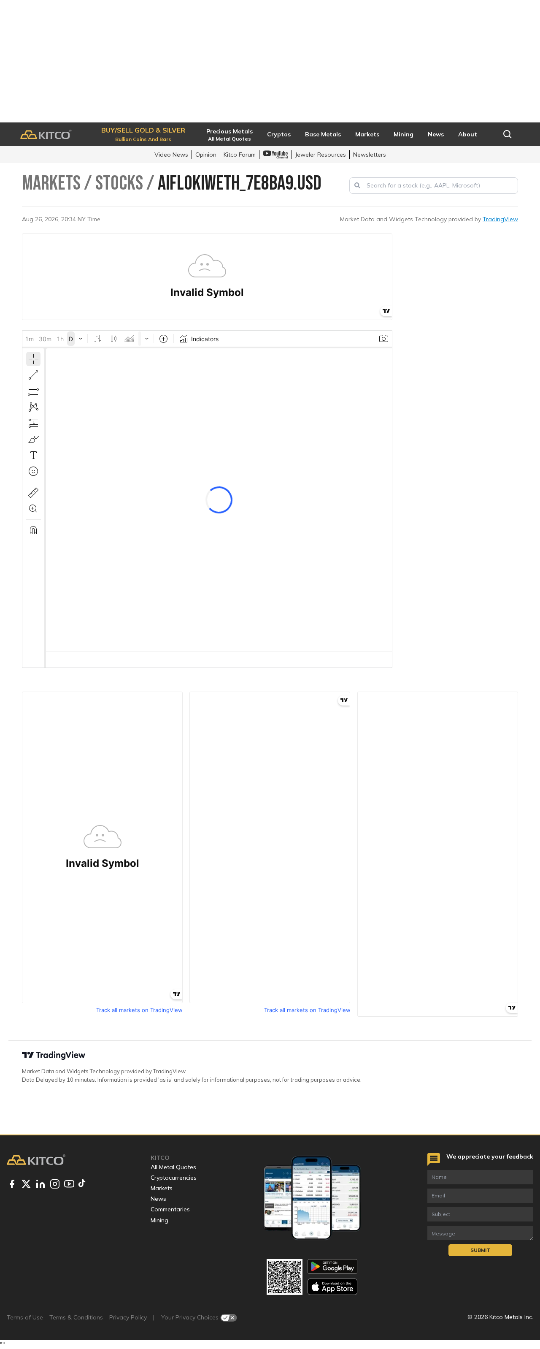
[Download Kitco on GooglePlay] (332, 1266)
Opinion (205, 154)
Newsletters (369, 154)
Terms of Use (25, 1317)
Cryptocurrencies (174, 1177)
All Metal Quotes (173, 1167)
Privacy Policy (128, 1317)
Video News (171, 154)
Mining (159, 1220)
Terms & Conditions (76, 1317)
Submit (480, 1250)
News (158, 1198)
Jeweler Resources (320, 154)
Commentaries (170, 1209)
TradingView (500, 219)
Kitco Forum (240, 154)
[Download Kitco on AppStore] (332, 1286)
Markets (162, 1188)
